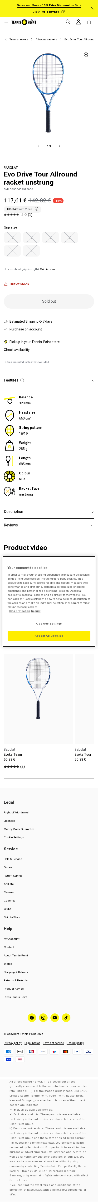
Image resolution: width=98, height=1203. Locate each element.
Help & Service (13, 859)
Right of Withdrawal (16, 812)
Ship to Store (12, 917)
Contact (9, 947)
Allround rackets (46, 39)
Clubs (7, 909)
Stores (8, 963)
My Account (12, 938)
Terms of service (53, 1043)
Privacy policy (13, 1043)
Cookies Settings (49, 623)
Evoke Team (13, 754)
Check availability (16, 350)
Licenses (9, 820)
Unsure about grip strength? (30, 269)
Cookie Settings (14, 837)
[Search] (68, 22)
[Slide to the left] (38, 146)
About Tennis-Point (16, 955)
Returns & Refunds (16, 980)
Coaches (9, 900)
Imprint (35, 611)
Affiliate (9, 884)
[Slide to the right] (59, 146)
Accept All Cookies (49, 635)
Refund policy (75, 1043)
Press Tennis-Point (15, 997)
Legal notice (32, 1043)
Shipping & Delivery (16, 972)
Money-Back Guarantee (19, 829)
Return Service (13, 875)
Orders (8, 867)
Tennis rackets (19, 39)
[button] (6, 22)
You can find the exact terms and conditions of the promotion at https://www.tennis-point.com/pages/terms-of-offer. (48, 1190)
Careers (9, 892)
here (76, 603)
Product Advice (14, 988)
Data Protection (19, 611)
